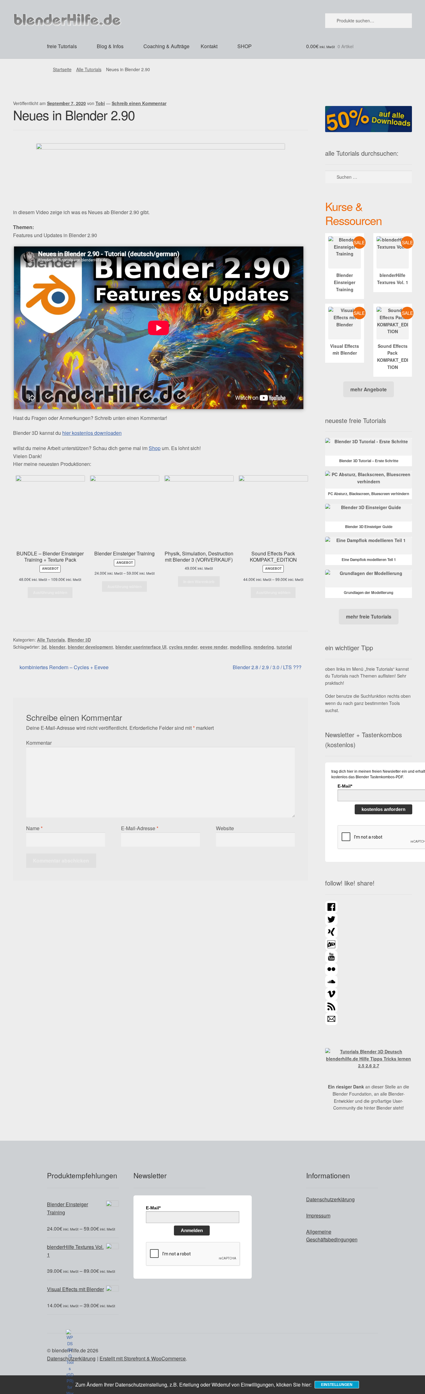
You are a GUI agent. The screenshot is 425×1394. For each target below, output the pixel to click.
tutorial (284, 647)
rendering (264, 647)
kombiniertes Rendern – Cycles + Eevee (64, 667)
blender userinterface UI (140, 647)
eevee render (213, 647)
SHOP (244, 46)
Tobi (100, 103)
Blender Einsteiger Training (344, 282)
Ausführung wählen (50, 592)
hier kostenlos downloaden (92, 432)
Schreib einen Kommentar (139, 103)
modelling (240, 647)
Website (225, 828)
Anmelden (192, 1230)
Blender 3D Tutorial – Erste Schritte (368, 460)
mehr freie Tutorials (368, 616)
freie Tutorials (62, 46)
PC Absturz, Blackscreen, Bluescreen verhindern (368, 493)
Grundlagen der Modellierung (368, 592)
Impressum (318, 1215)
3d (44, 647)
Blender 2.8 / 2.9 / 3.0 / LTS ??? (267, 667)
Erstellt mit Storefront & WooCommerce (143, 1358)
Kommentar (39, 742)
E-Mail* (153, 1207)
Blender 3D (79, 640)
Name (34, 828)
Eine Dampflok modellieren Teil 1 (369, 559)
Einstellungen (337, 1384)
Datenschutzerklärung (330, 1199)
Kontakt (209, 46)
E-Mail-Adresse (139, 828)
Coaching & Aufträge (166, 46)
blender (57, 647)
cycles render (183, 647)
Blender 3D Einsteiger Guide (368, 526)
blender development (90, 647)
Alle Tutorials (88, 69)
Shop (155, 448)
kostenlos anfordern (383, 809)
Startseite (62, 69)
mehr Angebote (368, 389)
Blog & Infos (110, 46)
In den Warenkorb (198, 581)
